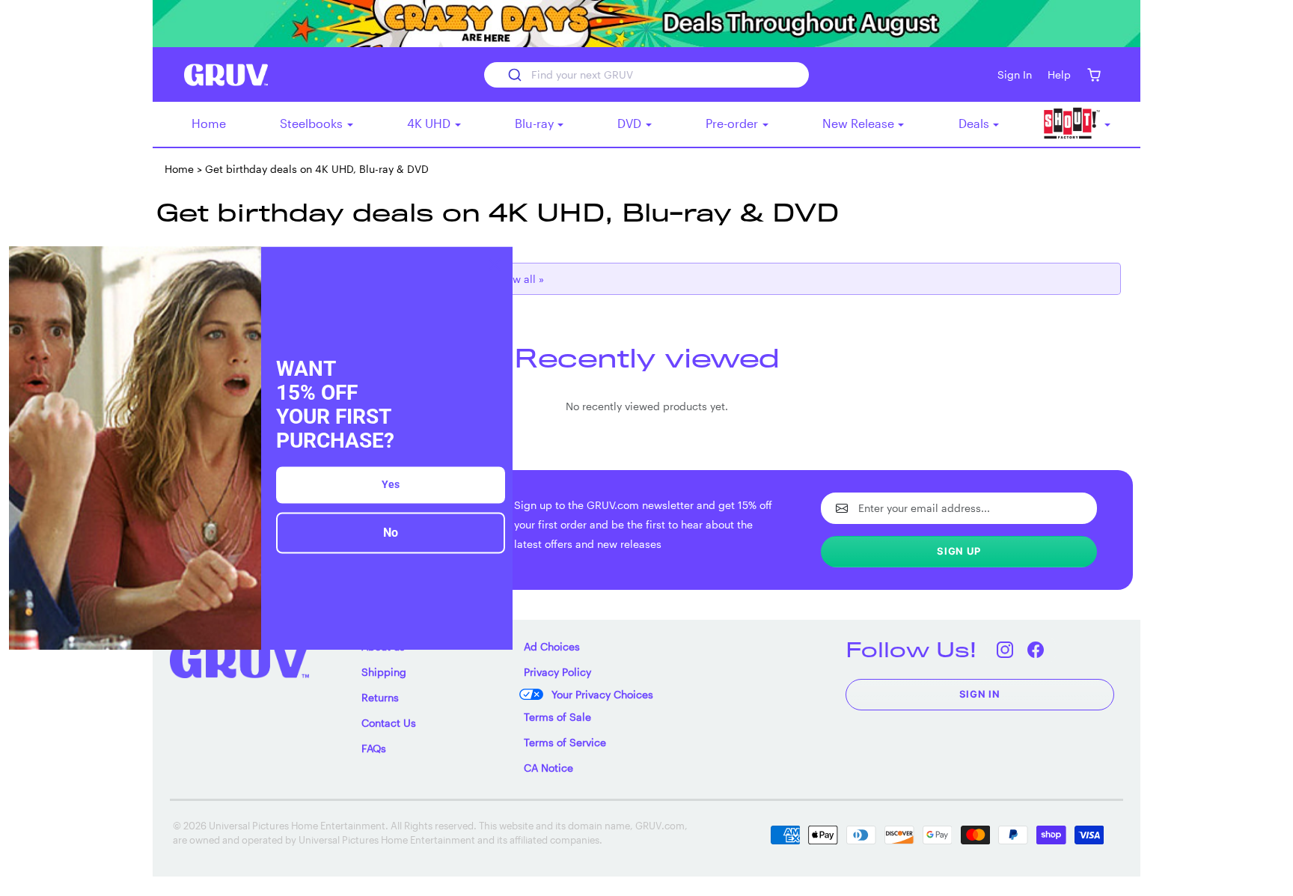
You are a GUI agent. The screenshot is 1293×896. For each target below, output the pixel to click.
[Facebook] (1036, 649)
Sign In (980, 694)
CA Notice (548, 767)
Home (209, 123)
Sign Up (959, 551)
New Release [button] (859, 123)
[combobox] (646, 75)
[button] (1093, 74)
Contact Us (388, 722)
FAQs (373, 748)
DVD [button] (630, 123)
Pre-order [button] (733, 123)
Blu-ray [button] (536, 123)
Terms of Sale (557, 716)
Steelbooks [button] (313, 123)
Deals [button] (975, 123)
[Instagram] (1005, 649)
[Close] (495, 264)
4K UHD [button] (430, 123)
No (390, 533)
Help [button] (1059, 74)
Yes (391, 485)
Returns (380, 697)
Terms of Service (565, 742)
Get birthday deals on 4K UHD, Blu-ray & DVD (317, 168)
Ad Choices (552, 646)
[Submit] (513, 75)
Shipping (383, 671)
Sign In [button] (1014, 74)
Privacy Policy (557, 671)
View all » (520, 278)
